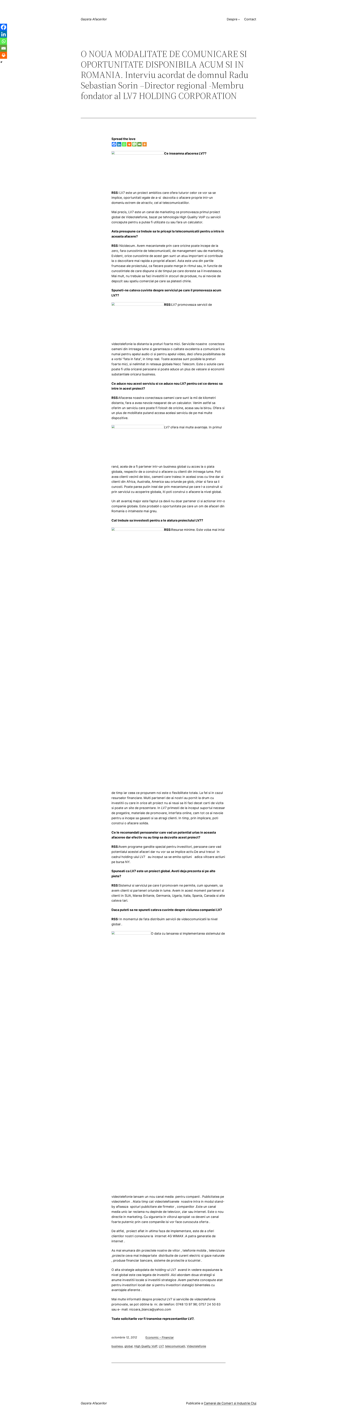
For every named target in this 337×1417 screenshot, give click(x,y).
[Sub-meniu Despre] (239, 19)
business (117, 1346)
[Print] (129, 144)
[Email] (139, 144)
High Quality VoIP (145, 1346)
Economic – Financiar (160, 1337)
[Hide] (1, 62)
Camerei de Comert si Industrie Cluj (230, 1403)
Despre (232, 19)
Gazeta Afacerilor (94, 19)
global (128, 1346)
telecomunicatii (175, 1346)
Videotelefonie (196, 1346)
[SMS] (134, 144)
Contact (250, 19)
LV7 (161, 1346)
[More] (144, 144)
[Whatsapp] (124, 144)
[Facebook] (114, 144)
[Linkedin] (119, 144)
